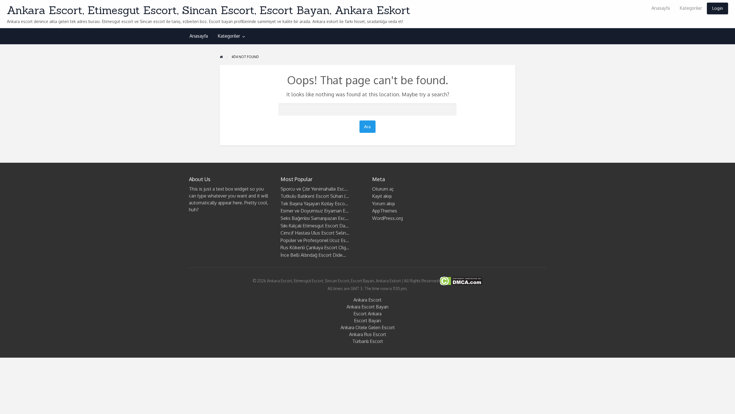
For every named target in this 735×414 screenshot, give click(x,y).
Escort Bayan (367, 320)
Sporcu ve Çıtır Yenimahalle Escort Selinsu (324, 189)
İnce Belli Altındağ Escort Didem (314, 255)
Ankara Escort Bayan (367, 307)
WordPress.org (387, 218)
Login (717, 8)
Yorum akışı (383, 203)
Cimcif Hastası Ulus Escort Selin (313, 233)
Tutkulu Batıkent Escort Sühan (312, 196)
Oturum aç (383, 189)
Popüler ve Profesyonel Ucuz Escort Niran (323, 240)
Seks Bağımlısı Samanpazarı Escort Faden (323, 218)
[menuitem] (661, 8)
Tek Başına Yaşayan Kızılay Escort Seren (321, 203)
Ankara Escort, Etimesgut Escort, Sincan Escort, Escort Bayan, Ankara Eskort (208, 10)
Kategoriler (691, 8)
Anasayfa (660, 8)
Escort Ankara (367, 314)
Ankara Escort (367, 300)
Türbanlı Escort (367, 341)
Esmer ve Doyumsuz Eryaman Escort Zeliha (325, 211)
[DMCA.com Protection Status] (460, 280)
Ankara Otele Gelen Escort (368, 327)
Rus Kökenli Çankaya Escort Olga (314, 247)
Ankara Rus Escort (367, 334)
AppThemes (384, 211)
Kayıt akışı (382, 196)
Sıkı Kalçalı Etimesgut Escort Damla (317, 226)
